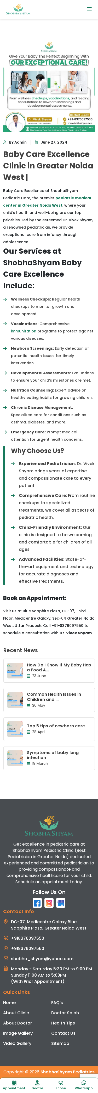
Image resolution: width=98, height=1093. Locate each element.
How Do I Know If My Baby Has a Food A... (59, 667)
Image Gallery (18, 1033)
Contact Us (63, 1033)
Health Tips (63, 1023)
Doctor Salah (65, 1013)
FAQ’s (57, 1003)
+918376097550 (27, 938)
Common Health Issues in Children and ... (54, 696)
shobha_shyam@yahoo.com (42, 959)
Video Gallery (17, 1043)
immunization (23, 331)
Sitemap (60, 1043)
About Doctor (17, 1023)
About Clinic (16, 1013)
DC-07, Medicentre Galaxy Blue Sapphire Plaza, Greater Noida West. (49, 925)
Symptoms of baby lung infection (53, 755)
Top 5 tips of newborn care (56, 726)
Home (9, 1003)
